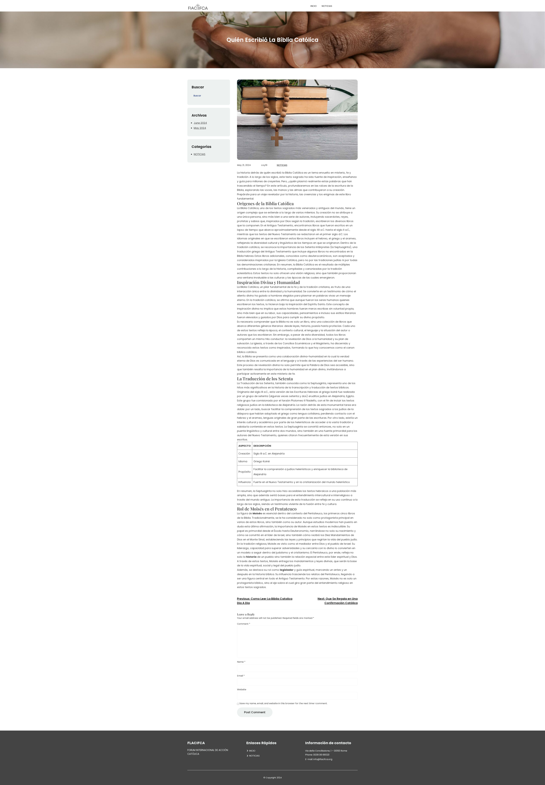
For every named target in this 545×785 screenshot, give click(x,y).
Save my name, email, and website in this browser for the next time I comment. (283, 703)
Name (241, 661)
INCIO (313, 6)
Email (241, 675)
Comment (243, 623)
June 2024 (200, 123)
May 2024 (200, 128)
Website (241, 689)
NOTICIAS (199, 154)
